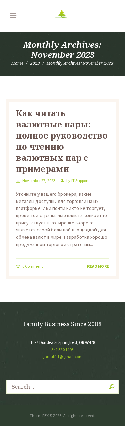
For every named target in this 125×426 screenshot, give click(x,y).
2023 (35, 63)
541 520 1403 (62, 349)
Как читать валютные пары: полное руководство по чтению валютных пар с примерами (62, 140)
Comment (32, 266)
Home (17, 63)
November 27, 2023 (39, 180)
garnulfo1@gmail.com (62, 356)
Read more (98, 266)
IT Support (80, 180)
